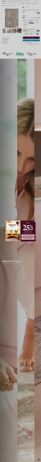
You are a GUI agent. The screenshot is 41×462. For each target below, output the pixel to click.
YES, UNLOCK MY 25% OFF (28, 235)
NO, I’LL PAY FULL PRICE (28, 238)
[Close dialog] (34, 221)
